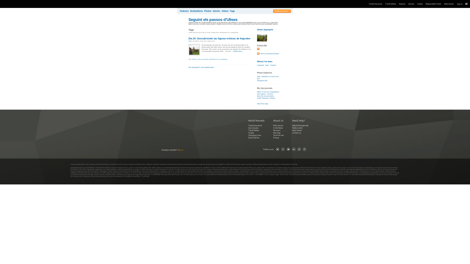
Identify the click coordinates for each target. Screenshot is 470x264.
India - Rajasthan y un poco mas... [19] (268, 77)
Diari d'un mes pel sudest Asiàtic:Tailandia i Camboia (266, 97)
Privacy (276, 138)
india (199, 59)
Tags (232, 11)
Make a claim (297, 128)
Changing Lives (254, 135)
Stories (411, 4)
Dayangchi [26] (262, 81)
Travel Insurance (375, 4)
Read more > (238, 51)
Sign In (460, 4)
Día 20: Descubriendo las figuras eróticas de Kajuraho (219, 38)
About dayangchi (265, 29)
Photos (207, 11)
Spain (267, 65)
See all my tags (262, 104)
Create (420, 4)
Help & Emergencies (300, 125)
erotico (194, 59)
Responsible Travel (433, 4)
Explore (402, 4)
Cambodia (260, 65)
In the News (278, 128)
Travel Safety (390, 4)
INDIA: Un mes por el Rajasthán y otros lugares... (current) (268, 93)
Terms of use (278, 135)
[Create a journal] (282, 11)
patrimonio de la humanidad (218, 59)
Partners (276, 130)
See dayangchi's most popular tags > (201, 67)
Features (184, 11)
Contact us (296, 133)
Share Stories (253, 138)
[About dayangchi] (262, 41)
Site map (276, 133)
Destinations (196, 11)
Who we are (278, 125)
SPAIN (190, 41)
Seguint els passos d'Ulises (212, 19)
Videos (225, 11)
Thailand (273, 65)
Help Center (449, 4)
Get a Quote (253, 128)
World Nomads (13, 4)
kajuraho (205, 59)
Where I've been (264, 61)
